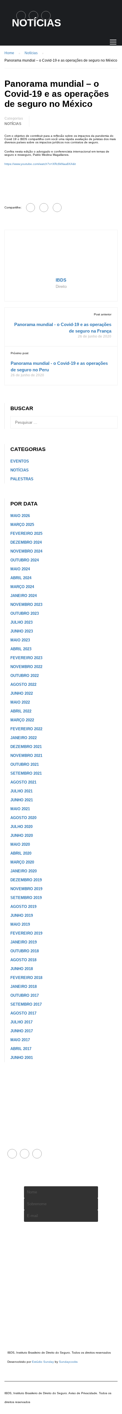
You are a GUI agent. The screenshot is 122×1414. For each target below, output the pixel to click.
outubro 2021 (24, 764)
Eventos (19, 461)
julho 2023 (21, 622)
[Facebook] (30, 207)
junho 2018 (21, 969)
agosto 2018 (23, 960)
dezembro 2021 (26, 746)
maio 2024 (20, 569)
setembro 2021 (26, 773)
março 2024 (22, 587)
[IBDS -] (25, 44)
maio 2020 (20, 844)
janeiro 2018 (23, 986)
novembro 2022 (26, 667)
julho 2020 (21, 826)
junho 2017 (21, 1031)
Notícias (12, 124)
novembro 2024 (26, 551)
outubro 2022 (24, 675)
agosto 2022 (23, 684)
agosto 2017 (23, 1013)
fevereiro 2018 (26, 977)
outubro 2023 (24, 613)
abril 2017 (20, 1049)
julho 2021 (21, 791)
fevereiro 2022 (26, 729)
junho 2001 (21, 1057)
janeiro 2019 (23, 942)
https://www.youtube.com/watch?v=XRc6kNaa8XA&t (40, 164)
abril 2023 (20, 649)
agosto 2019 (23, 906)
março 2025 (22, 524)
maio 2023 (20, 640)
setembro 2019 (26, 897)
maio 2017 (20, 1040)
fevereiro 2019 (26, 933)
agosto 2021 (23, 782)
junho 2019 (21, 915)
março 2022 (22, 720)
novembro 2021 (26, 755)
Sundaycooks (68, 1361)
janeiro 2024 (23, 595)
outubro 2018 (24, 951)
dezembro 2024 (26, 542)
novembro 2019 (26, 889)
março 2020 (22, 862)
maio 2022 (20, 702)
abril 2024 (20, 578)
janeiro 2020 (23, 871)
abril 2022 (20, 711)
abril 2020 (20, 853)
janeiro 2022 (23, 738)
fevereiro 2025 (26, 533)
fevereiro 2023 (26, 658)
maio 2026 (20, 515)
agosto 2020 (23, 818)
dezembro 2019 (26, 880)
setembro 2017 (26, 1004)
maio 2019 (20, 924)
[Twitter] (43, 207)
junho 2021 (21, 800)
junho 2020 (21, 835)
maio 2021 (20, 809)
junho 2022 (21, 693)
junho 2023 (21, 631)
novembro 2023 (26, 604)
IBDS (61, 280)
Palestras (21, 479)
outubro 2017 (24, 995)
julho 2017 (21, 1022)
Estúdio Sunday (43, 1361)
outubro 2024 (24, 560)
